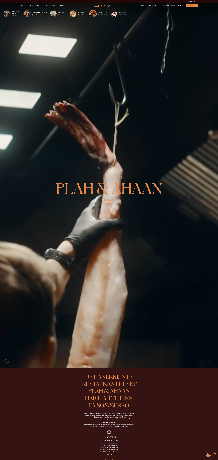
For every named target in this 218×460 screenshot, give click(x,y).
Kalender (165, 5)
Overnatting (38, 5)
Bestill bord (16, 16)
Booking (191, 6)
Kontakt (190, 1)
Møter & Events (154, 5)
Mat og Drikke (50, 5)
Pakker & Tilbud (25, 5)
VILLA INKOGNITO (177, 5)
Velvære (61, 5)
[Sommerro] (101, 6)
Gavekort (143, 5)
